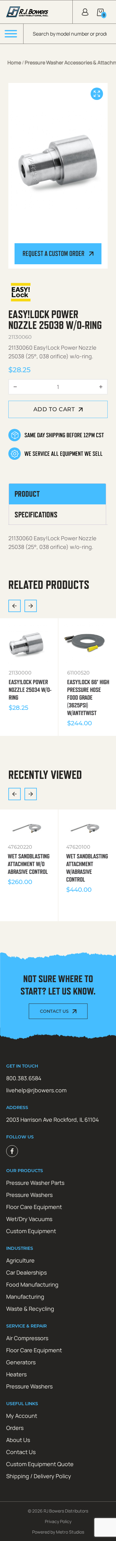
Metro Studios (70, 1532)
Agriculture (20, 1260)
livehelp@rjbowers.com (36, 1090)
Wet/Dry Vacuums (29, 1219)
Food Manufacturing (32, 1284)
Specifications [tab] (36, 514)
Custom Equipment (31, 1231)
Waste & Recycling (30, 1308)
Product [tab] (27, 494)
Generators (21, 1362)
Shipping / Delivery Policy (38, 1476)
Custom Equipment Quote (40, 1464)
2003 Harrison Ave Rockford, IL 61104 (52, 1119)
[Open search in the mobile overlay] (70, 34)
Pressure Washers (29, 1194)
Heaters (16, 1374)
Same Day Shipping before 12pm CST (64, 435)
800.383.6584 (23, 1078)
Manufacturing (25, 1296)
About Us (18, 1440)
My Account (21, 1415)
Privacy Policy (58, 1521)
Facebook (12, 1151)
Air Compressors (27, 1338)
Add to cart (54, 409)
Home (14, 62)
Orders (15, 1427)
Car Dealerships (26, 1272)
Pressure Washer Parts (35, 1182)
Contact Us (54, 1011)
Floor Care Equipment (34, 1207)
